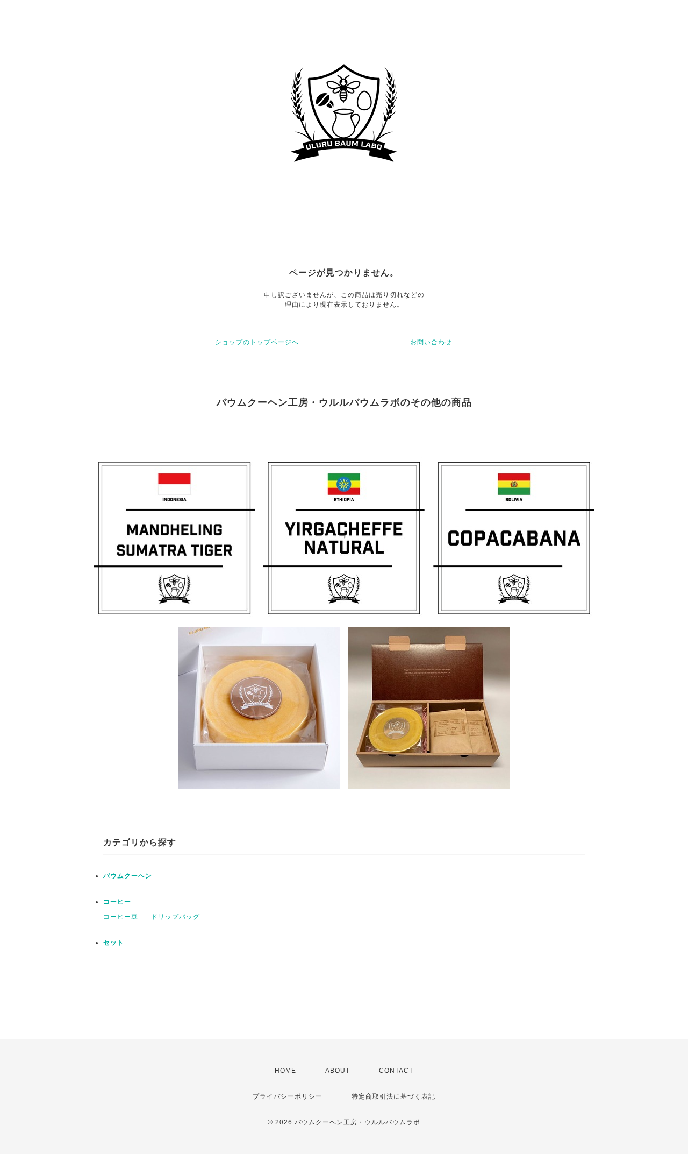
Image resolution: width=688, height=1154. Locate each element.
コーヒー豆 (120, 917)
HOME (285, 1070)
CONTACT (396, 1070)
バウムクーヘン (127, 876)
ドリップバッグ (175, 917)
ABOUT (337, 1070)
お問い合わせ (431, 342)
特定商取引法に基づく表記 (393, 1096)
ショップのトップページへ (257, 342)
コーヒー (117, 901)
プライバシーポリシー (287, 1096)
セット (113, 942)
